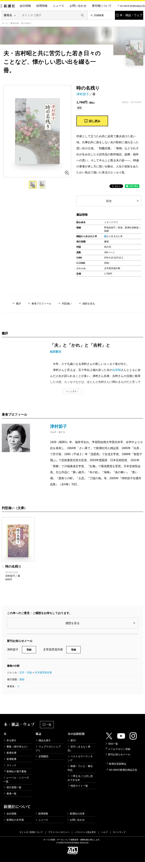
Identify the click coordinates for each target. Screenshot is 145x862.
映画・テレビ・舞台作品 (80, 768)
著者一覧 (11, 793)
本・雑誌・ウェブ (131, 15)
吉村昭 (116, 369)
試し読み (94, 121)
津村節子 (82, 94)
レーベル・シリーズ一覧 (16, 779)
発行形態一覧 (14, 787)
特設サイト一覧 (79, 785)
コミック (11, 765)
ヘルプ (104, 832)
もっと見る (71, 391)
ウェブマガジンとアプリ (48, 748)
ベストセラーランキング (80, 758)
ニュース (58, 5)
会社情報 (25, 5)
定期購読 (43, 756)
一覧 (48, 724)
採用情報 (42, 5)
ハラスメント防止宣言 (85, 832)
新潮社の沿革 (77, 813)
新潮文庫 (11, 752)
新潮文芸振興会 (117, 763)
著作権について (102, 5)
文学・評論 (25, 672)
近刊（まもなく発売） (79, 748)
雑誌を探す (45, 740)
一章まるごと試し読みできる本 (80, 778)
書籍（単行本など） (18, 746)
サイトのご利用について (31, 832)
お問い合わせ (77, 5)
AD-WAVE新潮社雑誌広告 (123, 769)
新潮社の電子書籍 (16, 771)
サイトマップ (119, 832)
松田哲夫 (55, 351)
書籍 (21, 679)
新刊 (73, 740)
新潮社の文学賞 (15, 819)
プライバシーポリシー (58, 832)
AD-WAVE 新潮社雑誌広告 (132, 6)
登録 (29, 649)
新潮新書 (11, 759)
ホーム (5, 23)
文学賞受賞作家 (43, 672)
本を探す (11, 740)
